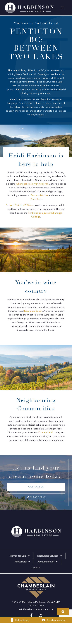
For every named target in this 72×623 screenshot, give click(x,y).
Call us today (22, 620)
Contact (36, 567)
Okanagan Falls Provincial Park (32, 184)
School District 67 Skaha (19, 205)
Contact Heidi (45, 432)
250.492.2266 (37, 497)
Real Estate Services (48, 555)
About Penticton (45, 561)
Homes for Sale (18, 555)
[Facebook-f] (31, 615)
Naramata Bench (33, 311)
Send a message (56, 620)
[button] (62, 8)
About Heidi (21, 561)
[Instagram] (40, 615)
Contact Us (36, 487)
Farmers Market (39, 195)
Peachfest (35, 199)
